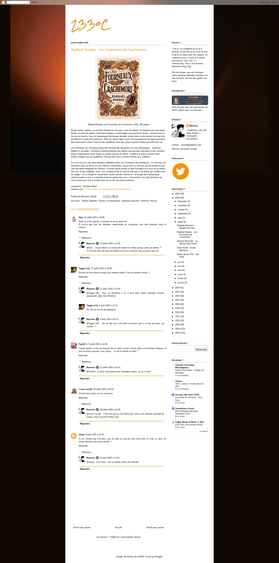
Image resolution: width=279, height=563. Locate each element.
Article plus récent (81, 527)
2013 (177, 333)
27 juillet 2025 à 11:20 (97, 344)
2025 (177, 198)
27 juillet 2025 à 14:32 (110, 367)
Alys (81, 217)
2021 (177, 300)
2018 (177, 312)
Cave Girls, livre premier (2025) (189, 425)
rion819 (140, 556)
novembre (183, 205)
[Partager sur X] (110, 196)
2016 (177, 320)
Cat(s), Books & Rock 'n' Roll (189, 422)
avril (180, 270)
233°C (90, 24)
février (181, 278)
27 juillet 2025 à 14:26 (110, 243)
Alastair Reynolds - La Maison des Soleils (187, 242)
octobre (181, 209)
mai (180, 266)
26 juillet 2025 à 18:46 (94, 217)
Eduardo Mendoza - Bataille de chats (186, 226)
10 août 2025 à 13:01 (109, 458)
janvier (181, 282)
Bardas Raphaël (89, 201)
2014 (177, 329)
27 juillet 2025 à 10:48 (101, 268)
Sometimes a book (184, 408)
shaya (81, 434)
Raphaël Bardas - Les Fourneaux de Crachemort (187, 234)
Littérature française (130, 201)
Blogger (158, 556)
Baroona (91, 243)
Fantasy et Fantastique (109, 201)
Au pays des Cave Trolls (187, 395)
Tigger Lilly (84, 268)
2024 (177, 287)
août (180, 218)
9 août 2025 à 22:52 (94, 434)
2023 (177, 292)
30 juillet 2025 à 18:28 (110, 409)
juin (180, 262)
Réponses (86, 238)
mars (180, 274)
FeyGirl (82, 344)
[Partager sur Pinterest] (117, 196)
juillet (180, 222)
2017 (177, 316)
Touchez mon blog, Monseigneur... (185, 366)
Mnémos (145, 201)
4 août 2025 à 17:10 (108, 305)
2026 (177, 193)
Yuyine (178, 381)
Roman (153, 201)
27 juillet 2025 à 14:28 (110, 289)
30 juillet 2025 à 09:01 (103, 389)
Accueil (118, 527)
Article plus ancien (155, 527)
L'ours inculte (85, 389)
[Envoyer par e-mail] (104, 196)
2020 (177, 304)
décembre (183, 201)
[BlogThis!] (107, 196)
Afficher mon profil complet (184, 149)
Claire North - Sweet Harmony (186, 248)
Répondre (83, 231)
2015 (177, 324)
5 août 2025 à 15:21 (109, 319)
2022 (177, 296)
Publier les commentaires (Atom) (125, 537)
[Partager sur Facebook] (113, 196)
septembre (183, 213)
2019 (177, 308)
